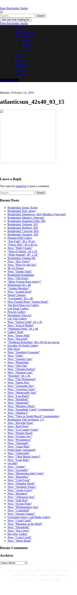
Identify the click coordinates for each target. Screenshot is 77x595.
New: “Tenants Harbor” (21, 369)
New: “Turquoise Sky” (21, 386)
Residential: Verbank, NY (22, 224)
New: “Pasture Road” (20, 433)
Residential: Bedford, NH (22, 227)
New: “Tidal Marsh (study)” (24, 456)
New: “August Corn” (20, 359)
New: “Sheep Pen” (18, 382)
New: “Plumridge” (18, 362)
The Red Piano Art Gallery (23, 305)
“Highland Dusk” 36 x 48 (22, 328)
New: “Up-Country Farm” (23, 429)
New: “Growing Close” (21, 389)
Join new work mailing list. (15, 19)
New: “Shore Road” (19, 540)
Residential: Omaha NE (21, 258)
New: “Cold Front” (18, 480)
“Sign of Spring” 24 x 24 (22, 251)
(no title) (12, 463)
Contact (19, 60)
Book (25, 49)
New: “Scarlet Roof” (19, 291)
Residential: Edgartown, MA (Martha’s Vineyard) (36, 214)
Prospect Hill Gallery (19, 237)
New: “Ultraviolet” (18, 453)
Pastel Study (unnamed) (21, 449)
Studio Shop (22, 36)
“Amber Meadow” (18, 288)
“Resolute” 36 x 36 (18, 375)
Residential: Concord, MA (23, 231)
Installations (22, 66)
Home (18, 29)
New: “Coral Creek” (19, 520)
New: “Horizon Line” (20, 372)
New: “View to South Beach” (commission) (33, 416)
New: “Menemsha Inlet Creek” (25, 473)
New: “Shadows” (17, 412)
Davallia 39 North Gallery (22, 345)
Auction (19, 74)
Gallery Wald (15, 332)
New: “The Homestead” (21, 379)
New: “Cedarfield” (18, 510)
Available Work (25, 33)
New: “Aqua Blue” (18, 446)
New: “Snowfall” (17, 338)
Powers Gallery (16, 311)
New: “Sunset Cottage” (21, 513)
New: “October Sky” (19, 436)
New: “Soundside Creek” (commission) (30, 409)
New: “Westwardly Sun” (22, 392)
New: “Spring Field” (19, 271)
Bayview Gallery (17, 534)
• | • (17, 53)
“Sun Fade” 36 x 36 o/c (21, 241)
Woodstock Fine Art (19, 315)
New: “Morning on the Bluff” (25, 523)
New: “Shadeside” (18, 402)
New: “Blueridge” (18, 476)
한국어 (19, 70)
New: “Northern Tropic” (21, 486)
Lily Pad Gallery (17, 318)
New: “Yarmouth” (18, 443)
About (18, 56)
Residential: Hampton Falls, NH (26, 221)
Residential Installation (20, 274)
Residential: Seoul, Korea (22, 207)
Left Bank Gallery (18, 308)
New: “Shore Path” (18, 335)
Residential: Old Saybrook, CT (25, 419)
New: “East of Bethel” (20, 325)
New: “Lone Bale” (18, 460)
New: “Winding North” (21, 483)
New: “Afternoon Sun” (21, 497)
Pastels (26, 39)
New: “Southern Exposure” (23, 352)
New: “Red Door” (18, 426)
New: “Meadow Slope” (21, 406)
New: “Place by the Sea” (22, 264)
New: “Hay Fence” (18, 261)
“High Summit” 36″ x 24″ (22, 254)
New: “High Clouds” (20, 248)
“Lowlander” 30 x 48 (20, 298)
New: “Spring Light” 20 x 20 (24, 322)
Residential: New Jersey (21, 211)
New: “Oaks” (15, 355)
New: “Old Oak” (17, 365)
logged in (21, 186)
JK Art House (15, 268)
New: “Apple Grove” (20, 490)
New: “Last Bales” (18, 396)
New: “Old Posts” (18, 278)
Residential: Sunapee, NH (22, 234)
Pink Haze (13, 348)
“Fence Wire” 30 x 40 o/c (22, 244)
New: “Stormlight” (18, 527)
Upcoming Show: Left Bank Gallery (29, 517)
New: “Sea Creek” (18, 530)
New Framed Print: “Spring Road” (27, 301)
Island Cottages (16, 295)
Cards (25, 46)
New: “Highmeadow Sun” (23, 507)
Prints (25, 43)
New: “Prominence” (19, 439)
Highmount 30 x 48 (19, 285)
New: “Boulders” (17, 493)
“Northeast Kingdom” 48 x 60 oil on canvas (33, 342)
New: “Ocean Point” (19, 503)
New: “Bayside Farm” (20, 423)
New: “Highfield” (18, 399)
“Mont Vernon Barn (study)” (24, 281)
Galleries (20, 63)
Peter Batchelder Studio (14, 23)
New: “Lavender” (18, 470)
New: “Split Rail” (17, 500)
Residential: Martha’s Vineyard (25, 217)
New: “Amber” (16, 466)
